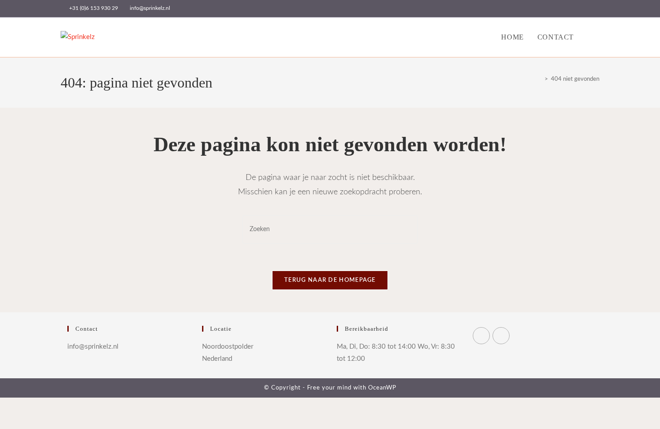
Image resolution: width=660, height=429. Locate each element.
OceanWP (382, 388)
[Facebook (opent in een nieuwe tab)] (566, 8)
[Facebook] (481, 335)
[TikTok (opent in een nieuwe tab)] (595, 8)
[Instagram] (501, 335)
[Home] (539, 79)
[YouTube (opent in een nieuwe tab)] (586, 8)
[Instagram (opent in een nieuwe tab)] (576, 8)
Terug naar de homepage (330, 280)
